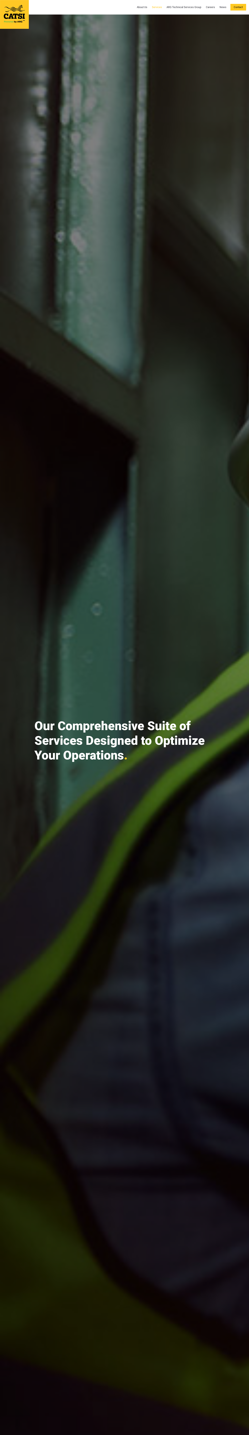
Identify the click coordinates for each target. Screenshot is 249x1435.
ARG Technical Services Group (184, 7)
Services (157, 7)
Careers (210, 7)
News (223, 7)
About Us (142, 7)
